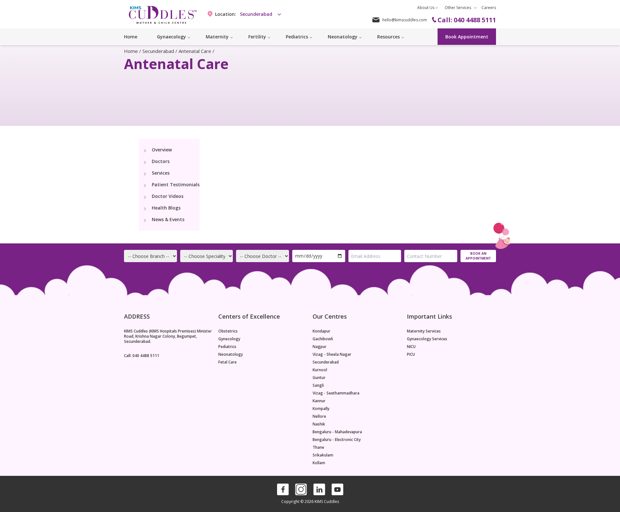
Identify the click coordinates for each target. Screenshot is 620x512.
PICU (411, 354)
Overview (162, 150)
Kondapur (321, 331)
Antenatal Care (195, 51)
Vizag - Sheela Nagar (332, 354)
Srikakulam (323, 455)
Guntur (319, 377)
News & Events (168, 219)
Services (161, 173)
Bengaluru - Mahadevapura (337, 432)
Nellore (319, 416)
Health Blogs (166, 208)
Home (130, 37)
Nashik (319, 424)
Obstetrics (228, 331)
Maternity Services (424, 331)
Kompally (321, 408)
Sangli (318, 385)
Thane (318, 447)
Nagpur (319, 346)
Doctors (161, 161)
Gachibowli (323, 339)
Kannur (319, 401)
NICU (411, 346)
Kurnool (320, 370)
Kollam (319, 463)
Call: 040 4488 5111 (141, 355)
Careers (488, 7)
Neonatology (230, 354)
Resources (388, 37)
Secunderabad (158, 51)
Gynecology (229, 339)
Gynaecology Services (427, 339)
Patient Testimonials (176, 184)
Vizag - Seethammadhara (336, 393)
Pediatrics (227, 346)
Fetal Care (227, 362)
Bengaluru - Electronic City (337, 439)
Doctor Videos (167, 196)
